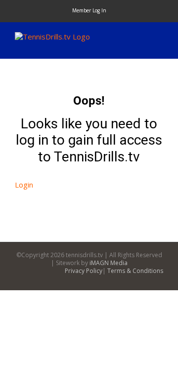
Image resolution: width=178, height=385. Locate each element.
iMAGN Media (108, 263)
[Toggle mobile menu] (159, 37)
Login (24, 185)
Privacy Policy (83, 271)
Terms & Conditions (135, 271)
